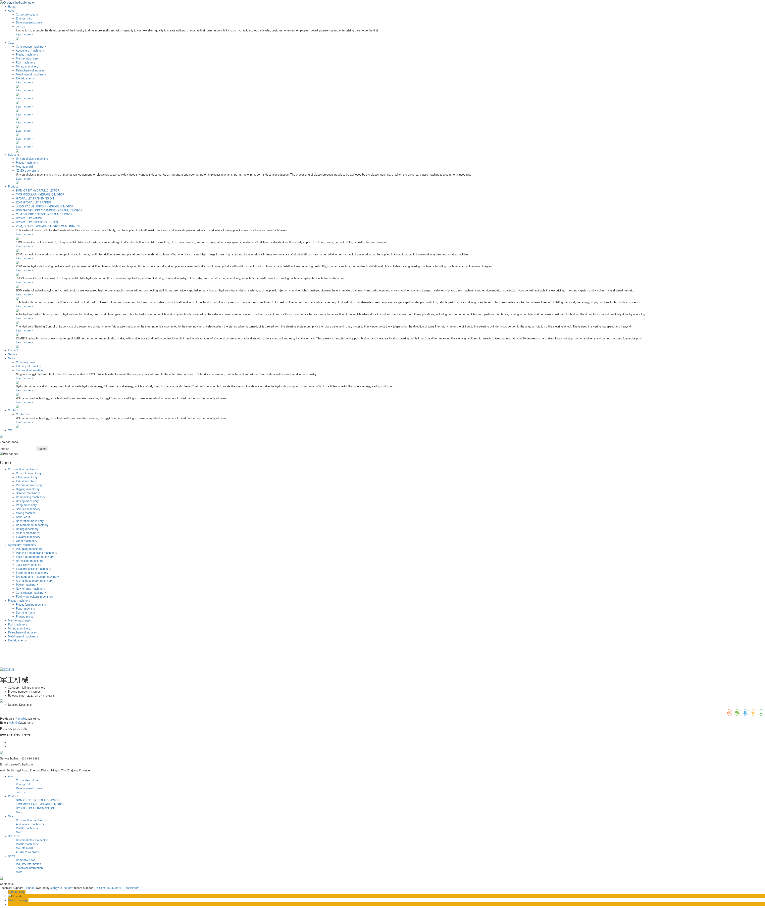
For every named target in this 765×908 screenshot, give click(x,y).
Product (13, 186)
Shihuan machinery (28, 509)
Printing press (24, 616)
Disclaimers (132, 888)
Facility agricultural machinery (34, 596)
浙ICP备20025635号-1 (110, 888)
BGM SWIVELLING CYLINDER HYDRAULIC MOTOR (49, 210)
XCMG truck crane (27, 170)
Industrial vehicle (26, 481)
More (19, 812)
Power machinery (27, 584)
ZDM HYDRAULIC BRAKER (33, 202)
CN (10, 430)
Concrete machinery (28, 473)
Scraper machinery (28, 493)
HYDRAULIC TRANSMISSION (35, 198)
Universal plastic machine (32, 158)
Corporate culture (27, 14)
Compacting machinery (30, 497)
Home (12, 6)
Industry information (28, 366)
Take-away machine (28, 565)
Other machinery (26, 541)
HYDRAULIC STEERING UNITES (37, 222)
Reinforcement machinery (32, 525)
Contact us (22, 414)
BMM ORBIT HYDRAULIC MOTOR (38, 190)
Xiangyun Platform (61, 888)
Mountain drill (24, 166)
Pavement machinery (29, 485)
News (11, 358)
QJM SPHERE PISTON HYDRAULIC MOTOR (44, 214)
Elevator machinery (28, 537)
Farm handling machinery (32, 573)
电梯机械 (14, 722)
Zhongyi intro (24, 18)
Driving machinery (27, 501)
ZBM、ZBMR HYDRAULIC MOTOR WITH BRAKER (48, 226)
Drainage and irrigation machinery (37, 577)
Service (12, 354)
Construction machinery (31, 46)
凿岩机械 (20, 718)
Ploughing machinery (29, 549)
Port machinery (25, 62)
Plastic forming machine (31, 604)
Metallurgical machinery (31, 74)
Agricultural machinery (30, 50)
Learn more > (24, 34)
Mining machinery (27, 66)
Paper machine (25, 608)
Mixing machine (26, 513)
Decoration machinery (30, 521)
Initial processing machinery (33, 569)
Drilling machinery (27, 529)
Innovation (14, 350)
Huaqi (30, 888)
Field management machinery (35, 557)
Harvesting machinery (29, 561)
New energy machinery (30, 588)
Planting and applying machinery (36, 553)
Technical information (29, 370)
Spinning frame (25, 612)
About (11, 10)
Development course (29, 22)
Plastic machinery (27, 54)
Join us (20, 26)
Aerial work (23, 517)
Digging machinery (27, 489)
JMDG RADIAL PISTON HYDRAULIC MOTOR (44, 206)
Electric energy (25, 78)
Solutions (14, 154)
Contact (13, 410)
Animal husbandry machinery (34, 581)
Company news (25, 362)
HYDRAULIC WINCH (29, 218)
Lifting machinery (26, 477)
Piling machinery (26, 505)
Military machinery (27, 533)
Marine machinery (27, 58)
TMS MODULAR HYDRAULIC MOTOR (40, 194)
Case (11, 42)
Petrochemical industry (30, 70)
